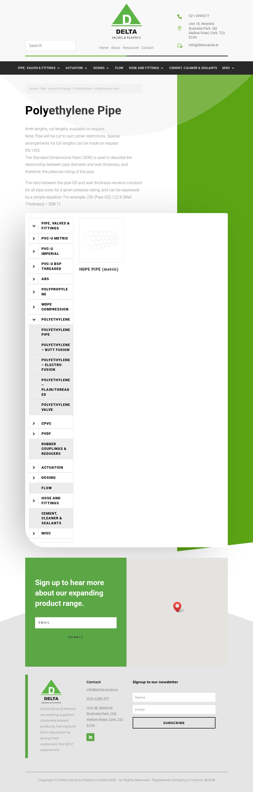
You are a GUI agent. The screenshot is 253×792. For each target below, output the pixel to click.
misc (226, 68)
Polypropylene (55, 291)
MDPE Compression (55, 306)
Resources (131, 48)
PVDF (46, 434)
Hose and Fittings (144, 68)
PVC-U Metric (55, 238)
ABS (45, 279)
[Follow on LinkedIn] (90, 737)
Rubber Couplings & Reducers (54, 449)
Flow (119, 68)
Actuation (74, 68)
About (115, 48)
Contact (147, 48)
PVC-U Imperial (50, 251)
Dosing (99, 68)
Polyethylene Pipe (56, 332)
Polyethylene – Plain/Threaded (56, 387)
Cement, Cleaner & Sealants (193, 68)
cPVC (46, 423)
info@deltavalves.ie (102, 689)
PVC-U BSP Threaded (52, 266)
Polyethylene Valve (56, 407)
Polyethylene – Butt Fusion (56, 347)
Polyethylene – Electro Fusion (56, 365)
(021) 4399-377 (97, 699)
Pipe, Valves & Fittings (37, 68)
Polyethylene (83, 88)
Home (103, 48)
